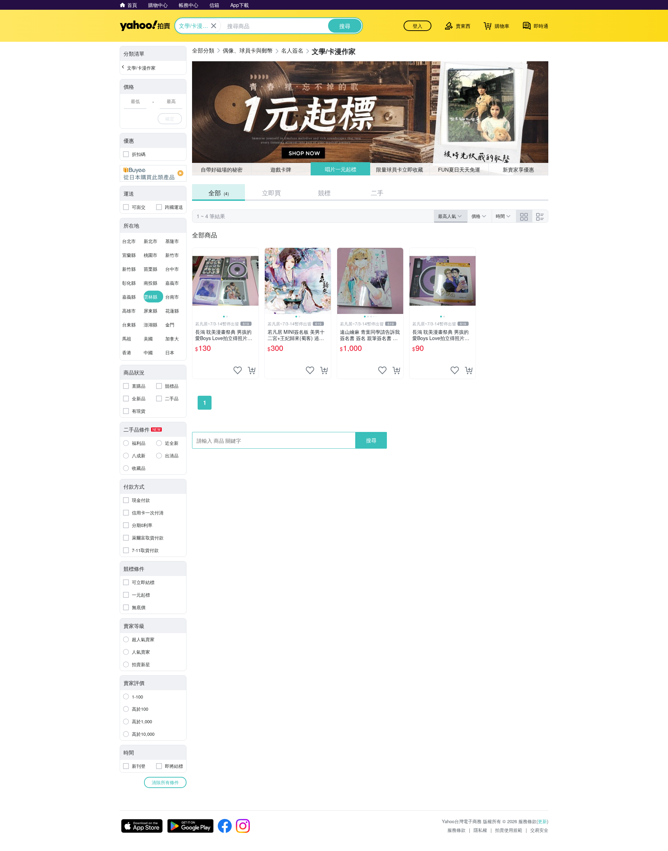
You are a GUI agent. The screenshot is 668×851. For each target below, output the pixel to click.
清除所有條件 (165, 782)
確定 (169, 118)
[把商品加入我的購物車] (251, 370)
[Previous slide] (196, 281)
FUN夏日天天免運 (459, 169)
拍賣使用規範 (508, 830)
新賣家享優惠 (518, 169)
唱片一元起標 (340, 169)
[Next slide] (254, 281)
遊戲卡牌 (280, 169)
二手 (377, 192)
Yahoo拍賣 (145, 25)
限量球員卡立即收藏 (399, 169)
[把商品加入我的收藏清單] (237, 370)
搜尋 (371, 440)
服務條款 (456, 830)
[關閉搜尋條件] (213, 26)
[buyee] (153, 173)
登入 (417, 25)
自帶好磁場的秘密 (221, 169)
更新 (542, 821)
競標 (324, 192)
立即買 (271, 192)
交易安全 (539, 830)
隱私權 (480, 830)
